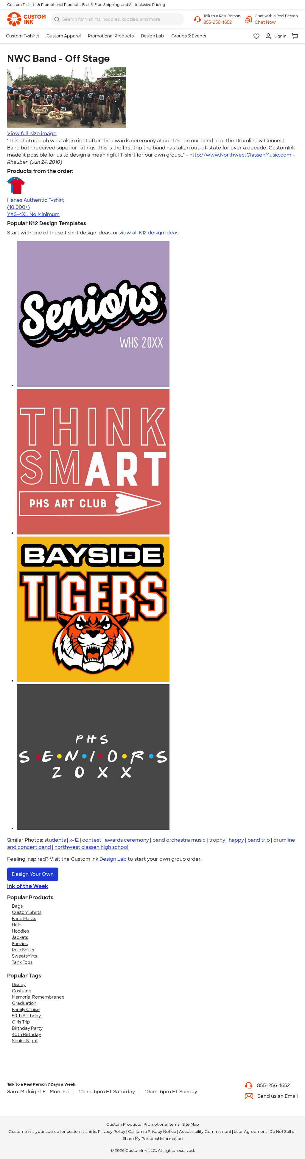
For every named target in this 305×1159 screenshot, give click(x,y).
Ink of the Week (27, 886)
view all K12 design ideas (148, 233)
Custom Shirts (26, 912)
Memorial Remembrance (38, 997)
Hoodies (20, 931)
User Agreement (250, 1131)
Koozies (20, 943)
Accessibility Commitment (205, 1131)
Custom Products (123, 1124)
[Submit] (57, 19)
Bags (17, 906)
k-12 (74, 840)
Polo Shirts (23, 950)
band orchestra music (179, 840)
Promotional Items (162, 1124)
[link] (26, 19)
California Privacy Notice (152, 1131)
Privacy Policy (111, 1131)
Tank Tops (22, 962)
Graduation (24, 1003)
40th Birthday (26, 1034)
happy (236, 840)
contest (91, 840)
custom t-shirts (81, 1131)
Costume (21, 991)
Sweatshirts (24, 956)
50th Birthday (26, 1015)
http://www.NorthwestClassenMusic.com (240, 155)
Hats (16, 925)
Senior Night (25, 1040)
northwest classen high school (91, 847)
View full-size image (32, 133)
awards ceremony (127, 840)
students (55, 840)
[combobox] (117, 19)
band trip (259, 840)
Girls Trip (21, 1022)
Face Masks (24, 918)
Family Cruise (26, 1009)
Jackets (20, 937)
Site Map (190, 1124)
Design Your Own (33, 874)
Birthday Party (27, 1028)
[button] (276, 22)
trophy (217, 840)
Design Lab (113, 859)
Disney (19, 984)
